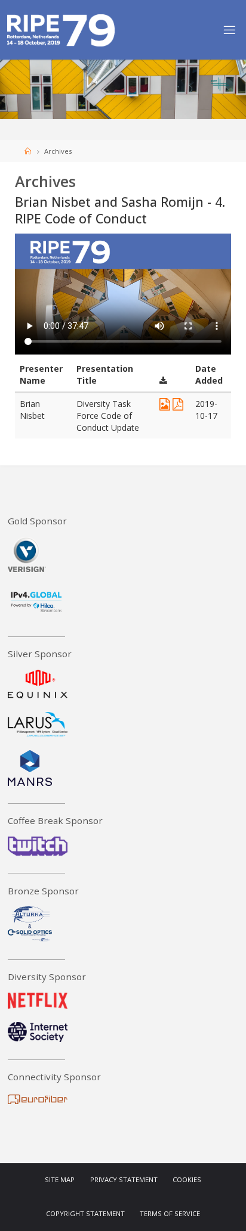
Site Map (60, 1180)
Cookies (187, 1180)
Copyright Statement (85, 1213)
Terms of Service (170, 1213)
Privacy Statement (124, 1180)
